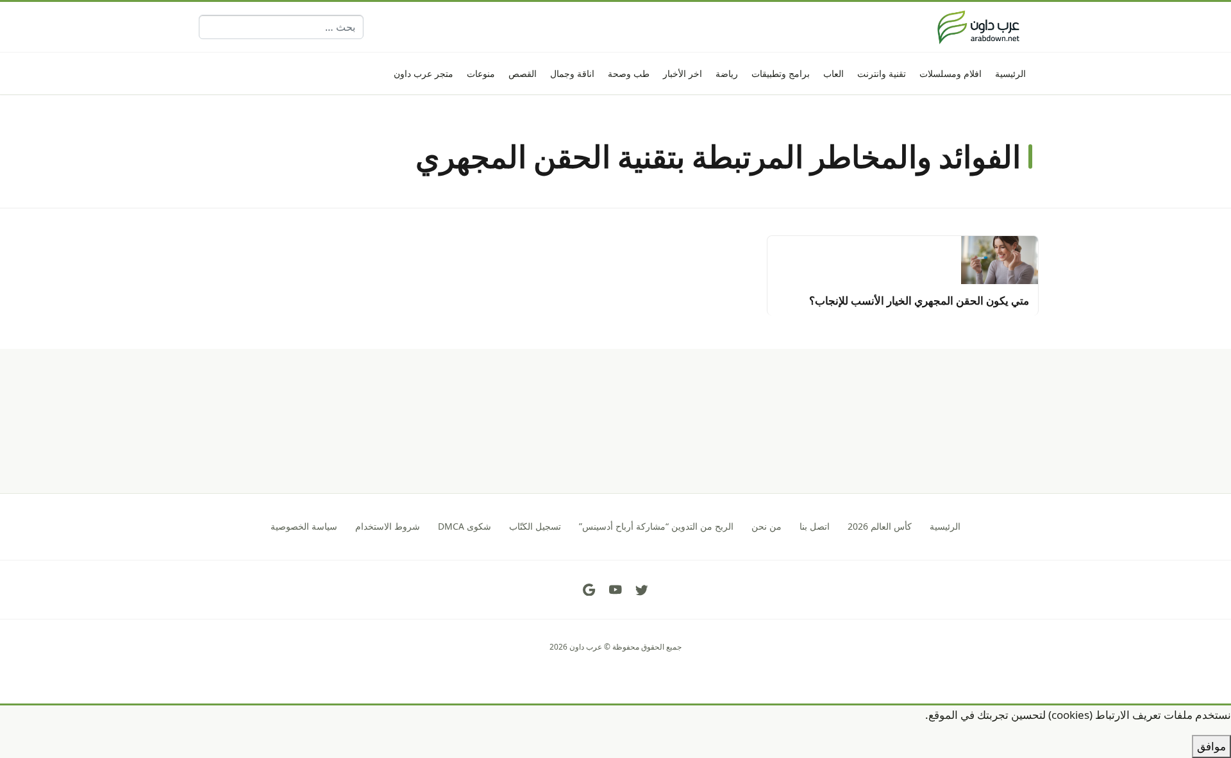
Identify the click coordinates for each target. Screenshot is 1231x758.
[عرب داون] (978, 27)
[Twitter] (641, 590)
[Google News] (589, 590)
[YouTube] (615, 590)
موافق (1211, 746)
